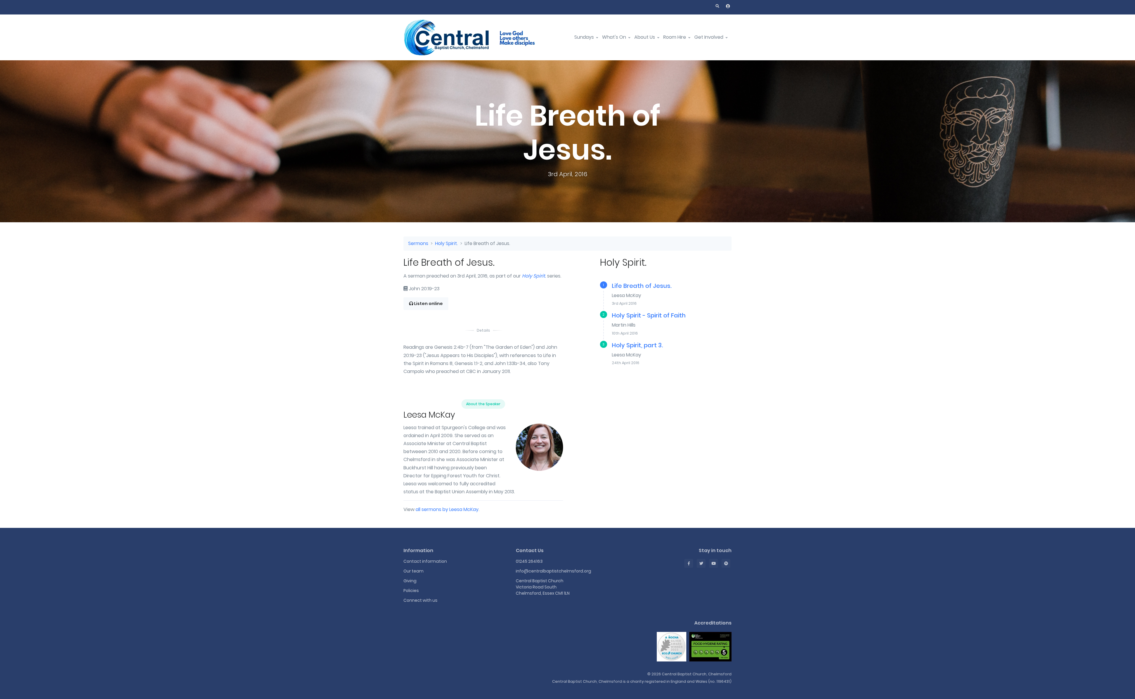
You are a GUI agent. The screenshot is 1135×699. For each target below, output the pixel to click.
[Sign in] (728, 6)
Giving (409, 581)
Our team (413, 571)
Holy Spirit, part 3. (637, 345)
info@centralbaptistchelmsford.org (553, 571)
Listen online (428, 303)
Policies (411, 590)
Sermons (418, 243)
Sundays (584, 37)
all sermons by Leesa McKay (447, 509)
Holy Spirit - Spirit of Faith (649, 315)
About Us (645, 37)
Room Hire (675, 37)
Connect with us (420, 600)
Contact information (425, 561)
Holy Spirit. (446, 243)
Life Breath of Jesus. (642, 286)
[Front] (477, 37)
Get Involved (709, 37)
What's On (614, 37)
